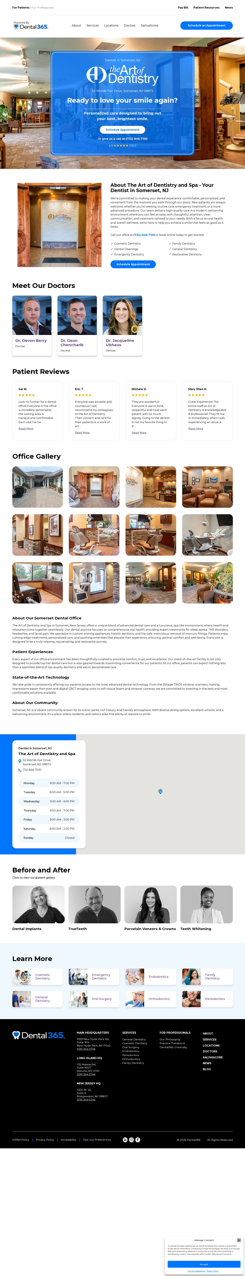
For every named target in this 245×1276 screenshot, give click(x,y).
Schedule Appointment (122, 129)
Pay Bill (183, 7)
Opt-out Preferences (97, 1139)
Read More (25, 428)
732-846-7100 (32, 769)
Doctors (130, 25)
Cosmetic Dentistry (42, 976)
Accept (204, 1264)
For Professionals (43, 7)
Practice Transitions (172, 1043)
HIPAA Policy (20, 1139)
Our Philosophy (170, 1039)
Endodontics (158, 977)
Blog (207, 1069)
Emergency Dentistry (101, 976)
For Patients (21, 7)
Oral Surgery (102, 999)
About (76, 25)
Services (92, 25)
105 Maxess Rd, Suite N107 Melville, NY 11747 (88, 1068)
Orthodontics (159, 999)
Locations (111, 25)
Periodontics (215, 999)
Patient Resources (207, 7)
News (229, 7)
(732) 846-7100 (137, 138)
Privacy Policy (213, 1271)
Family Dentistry (212, 976)
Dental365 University (173, 1047)
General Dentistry (42, 999)
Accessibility (68, 1139)
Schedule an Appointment (206, 25)
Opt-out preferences (196, 1271)
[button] (239, 1240)
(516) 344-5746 (86, 1049)
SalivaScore (149, 25)
